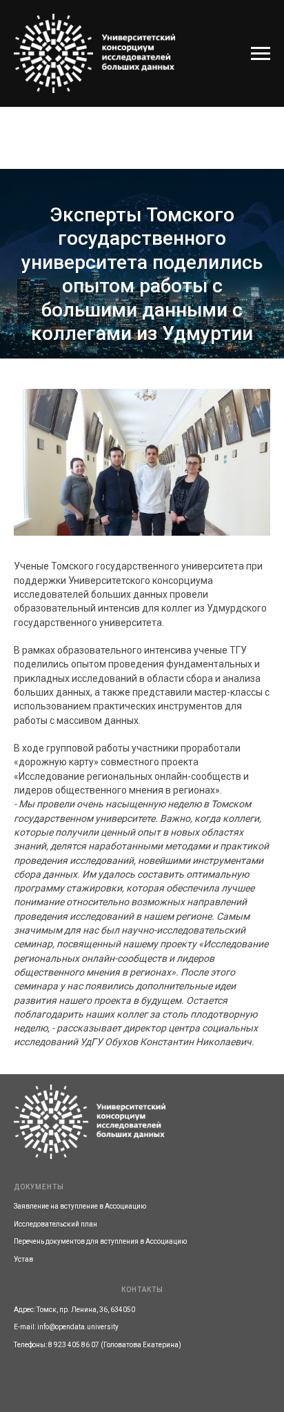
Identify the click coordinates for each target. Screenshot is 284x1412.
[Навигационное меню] (260, 54)
